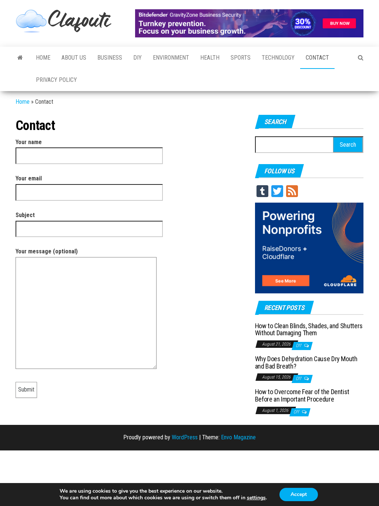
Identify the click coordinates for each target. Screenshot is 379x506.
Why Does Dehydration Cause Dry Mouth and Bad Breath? (306, 362)
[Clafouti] (20, 58)
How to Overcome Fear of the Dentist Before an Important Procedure (302, 395)
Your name (29, 142)
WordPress (185, 437)
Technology (278, 57)
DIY (137, 57)
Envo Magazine (238, 437)
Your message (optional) (47, 251)
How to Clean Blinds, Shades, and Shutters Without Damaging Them (309, 329)
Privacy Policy (56, 79)
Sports (241, 57)
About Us (73, 57)
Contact (317, 57)
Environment (171, 57)
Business (109, 57)
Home (43, 57)
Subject (25, 215)
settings (256, 498)
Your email (29, 178)
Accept (299, 494)
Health (209, 57)
